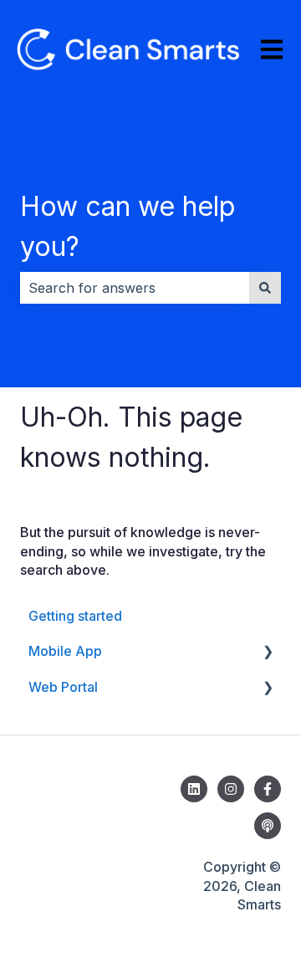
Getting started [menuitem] (75, 615)
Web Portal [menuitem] (63, 687)
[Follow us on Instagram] (230, 789)
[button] (267, 652)
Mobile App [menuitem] (65, 651)
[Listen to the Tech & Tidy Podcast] (267, 825)
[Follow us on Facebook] (267, 789)
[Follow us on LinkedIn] (194, 789)
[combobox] (134, 288)
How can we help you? (127, 226)
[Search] (265, 288)
